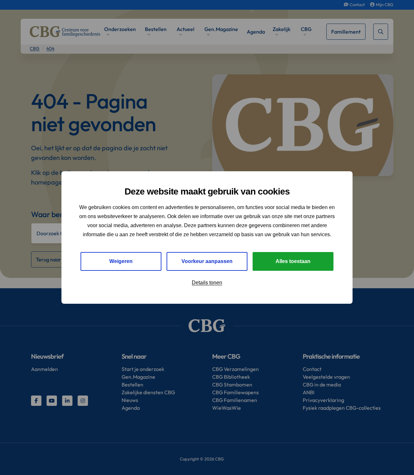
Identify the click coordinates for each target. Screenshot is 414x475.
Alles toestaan (293, 261)
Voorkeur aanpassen (207, 261)
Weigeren (121, 261)
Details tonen (207, 282)
